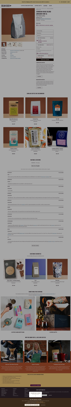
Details (38, 401)
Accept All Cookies (29, 404)
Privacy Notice (38, 402)
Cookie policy (41, 401)
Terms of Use (43, 402)
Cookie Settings (43, 404)
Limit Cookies (36, 404)
